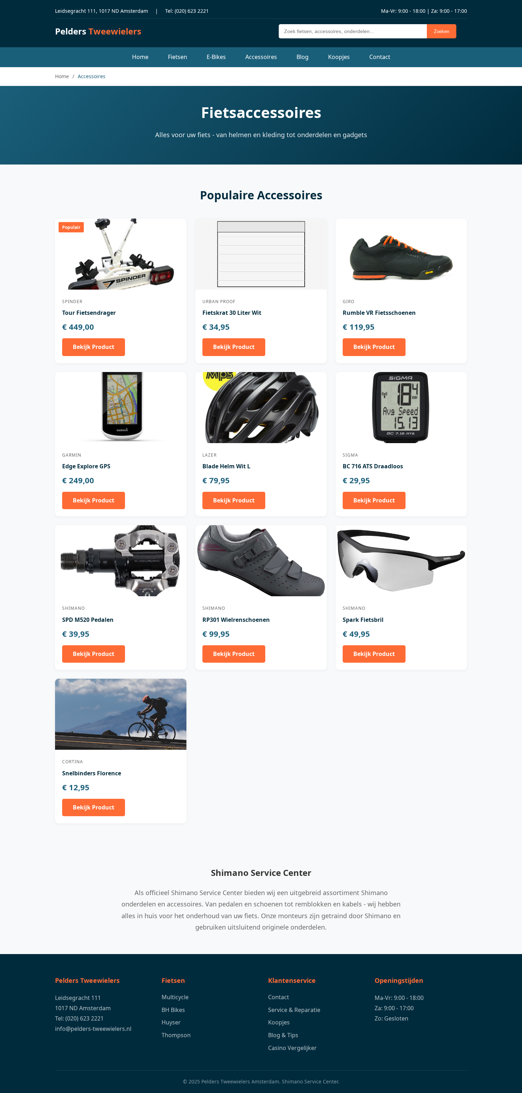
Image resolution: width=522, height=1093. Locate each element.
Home (140, 57)
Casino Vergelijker (292, 1048)
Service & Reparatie (294, 1010)
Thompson (176, 1035)
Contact (379, 57)
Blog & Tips (283, 1035)
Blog (303, 57)
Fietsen (177, 57)
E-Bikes (216, 57)
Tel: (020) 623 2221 (187, 10)
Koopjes (339, 57)
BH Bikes (173, 1010)
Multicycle (175, 997)
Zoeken (441, 31)
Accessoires (261, 57)
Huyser (171, 1022)
